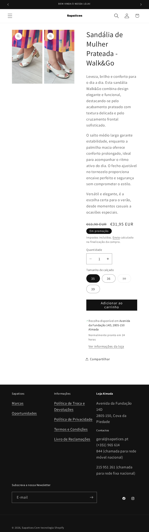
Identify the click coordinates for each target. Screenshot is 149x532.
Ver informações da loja (106, 346)
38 (126, 279)
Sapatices (28, 527)
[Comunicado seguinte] (141, 5)
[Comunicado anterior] (8, 5)
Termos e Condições (71, 429)
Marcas (18, 403)
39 (93, 289)
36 (109, 278)
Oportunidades (24, 413)
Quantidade (94, 250)
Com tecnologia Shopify (49, 527)
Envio (116, 237)
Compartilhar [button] (100, 359)
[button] (10, 16)
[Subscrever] (91, 497)
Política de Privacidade (73, 419)
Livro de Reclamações (72, 439)
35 (93, 278)
